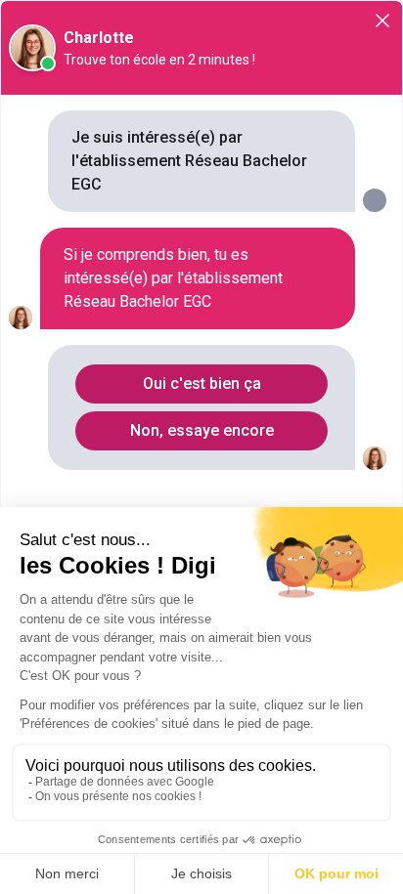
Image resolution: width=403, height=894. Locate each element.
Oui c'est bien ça (202, 383)
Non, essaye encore (202, 430)
